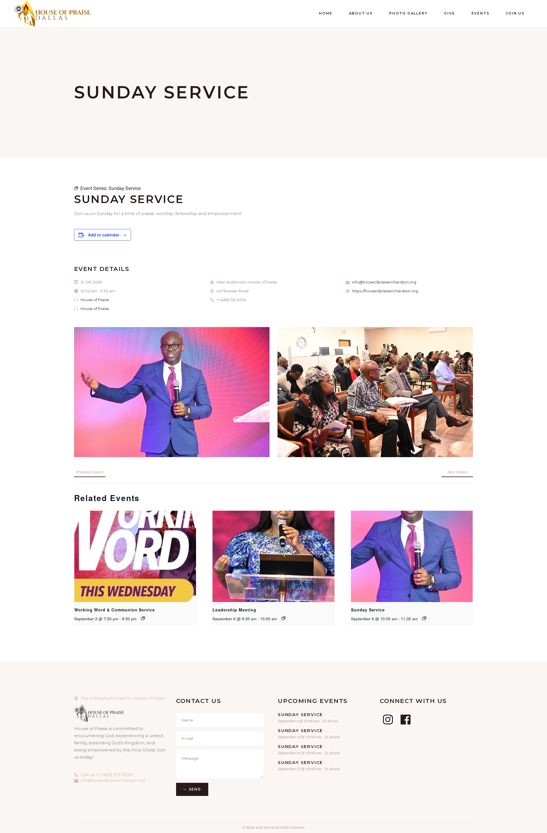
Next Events (457, 472)
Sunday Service (368, 610)
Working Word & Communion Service (114, 610)
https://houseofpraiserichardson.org (385, 291)
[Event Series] (143, 618)
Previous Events (89, 472)
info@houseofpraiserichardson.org (384, 282)
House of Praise (95, 299)
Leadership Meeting (234, 610)
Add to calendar (103, 235)
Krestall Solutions (290, 827)
